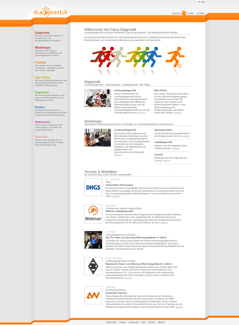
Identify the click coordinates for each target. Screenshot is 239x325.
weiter (115, 196)
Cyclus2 (158, 154)
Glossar (122, 322)
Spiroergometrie (163, 130)
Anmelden (200, 13)
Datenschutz (111, 322)
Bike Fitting (160, 90)
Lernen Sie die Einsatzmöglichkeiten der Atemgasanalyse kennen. (171, 134)
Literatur (151, 322)
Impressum (133, 322)
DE (199, 2)
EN (203, 2)
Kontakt (190, 13)
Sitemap (161, 322)
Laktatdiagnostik (163, 142)
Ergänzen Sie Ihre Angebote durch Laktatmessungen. (170, 147)
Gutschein (176, 13)
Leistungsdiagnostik (125, 90)
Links (143, 322)
